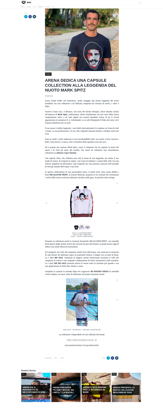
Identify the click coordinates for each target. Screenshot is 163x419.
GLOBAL (28, 7)
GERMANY (41, 7)
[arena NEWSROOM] (26, 4)
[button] (117, 183)
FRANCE (47, 7)
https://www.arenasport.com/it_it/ (82, 340)
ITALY (34, 7)
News (23, 7)
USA (53, 7)
